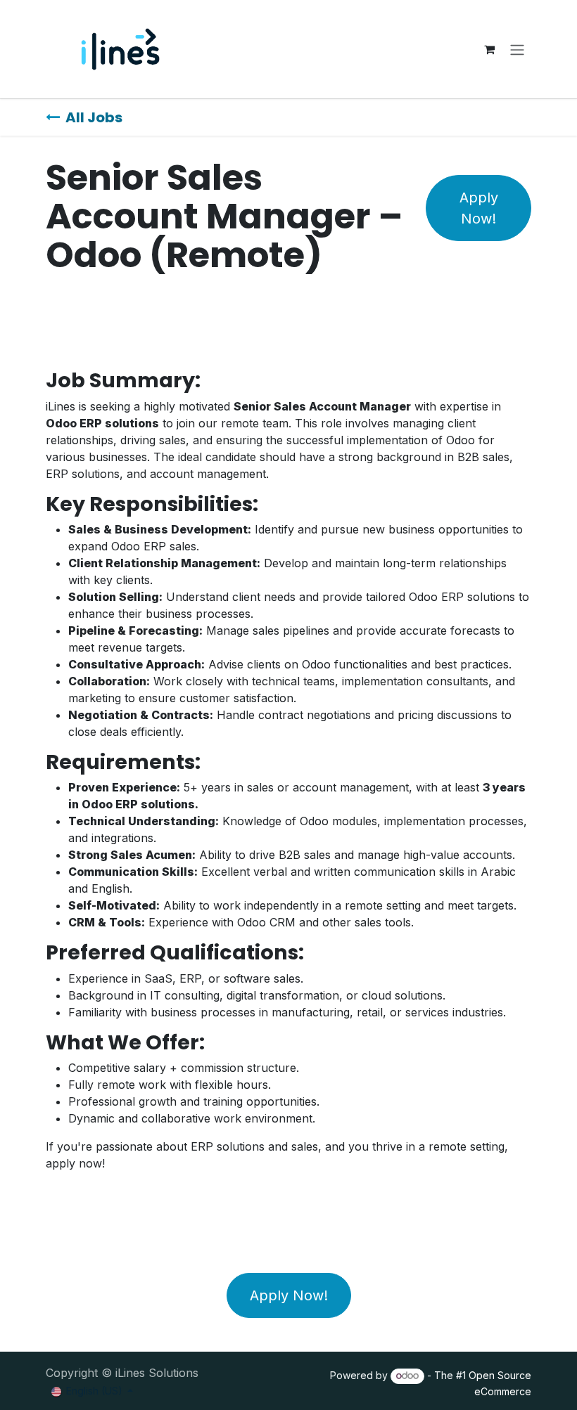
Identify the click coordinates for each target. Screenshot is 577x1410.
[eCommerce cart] (489, 49)
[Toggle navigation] (517, 49)
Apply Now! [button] (478, 208)
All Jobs (93, 117)
